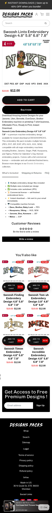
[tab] (12, 173)
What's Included (10, 173)
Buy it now (26, 110)
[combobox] (22, 23)
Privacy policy (26, 460)
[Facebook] (16, 501)
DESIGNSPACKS (25, 506)
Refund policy (26, 471)
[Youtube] (35, 501)
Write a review (26, 239)
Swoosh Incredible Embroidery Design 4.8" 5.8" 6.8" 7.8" (38, 355)
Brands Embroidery (35, 163)
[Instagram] (29, 501)
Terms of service (26, 455)
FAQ (47, 173)
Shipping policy (26, 466)
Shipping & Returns (32, 173)
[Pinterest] (23, 501)
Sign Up (40, 405)
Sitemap (26, 442)
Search (26, 437)
